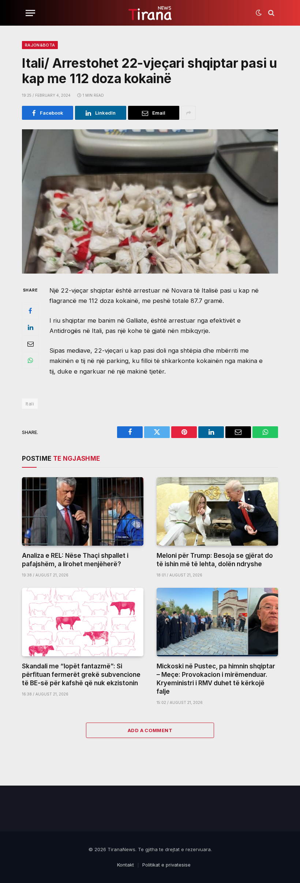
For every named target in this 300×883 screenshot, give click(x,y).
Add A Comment (150, 730)
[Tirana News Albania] (150, 13)
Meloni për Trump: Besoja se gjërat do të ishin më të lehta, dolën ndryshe (215, 560)
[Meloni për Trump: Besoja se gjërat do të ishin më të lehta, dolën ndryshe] (217, 511)
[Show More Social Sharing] (188, 113)
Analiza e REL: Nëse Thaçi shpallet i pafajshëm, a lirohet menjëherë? (75, 560)
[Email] (30, 343)
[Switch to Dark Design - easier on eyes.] (258, 13)
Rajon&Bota (40, 45)
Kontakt (125, 865)
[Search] (270, 13)
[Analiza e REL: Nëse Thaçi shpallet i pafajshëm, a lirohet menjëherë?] (82, 511)
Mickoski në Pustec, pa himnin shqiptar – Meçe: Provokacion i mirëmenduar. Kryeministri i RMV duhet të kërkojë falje (216, 679)
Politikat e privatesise (166, 865)
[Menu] (30, 13)
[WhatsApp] (30, 360)
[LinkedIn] (30, 327)
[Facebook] (30, 311)
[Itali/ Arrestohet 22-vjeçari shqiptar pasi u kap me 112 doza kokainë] (150, 201)
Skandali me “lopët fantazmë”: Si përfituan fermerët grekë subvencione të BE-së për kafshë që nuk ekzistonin (81, 675)
